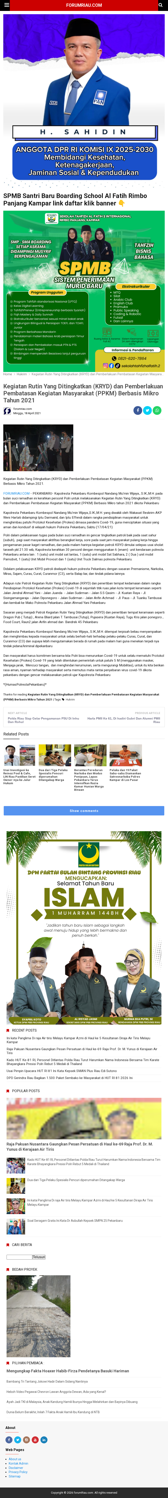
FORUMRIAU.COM (16, 493)
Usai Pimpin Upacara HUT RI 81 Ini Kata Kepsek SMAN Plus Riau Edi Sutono (62, 1071)
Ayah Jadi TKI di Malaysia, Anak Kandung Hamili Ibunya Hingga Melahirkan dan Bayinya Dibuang (72, 1402)
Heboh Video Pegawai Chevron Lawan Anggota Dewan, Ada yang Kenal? (56, 1392)
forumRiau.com (84, 5)
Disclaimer (16, 1468)
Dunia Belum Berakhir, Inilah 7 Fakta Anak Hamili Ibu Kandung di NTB (53, 1412)
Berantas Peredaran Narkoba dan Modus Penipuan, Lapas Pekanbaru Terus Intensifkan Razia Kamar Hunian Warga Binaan (89, 779)
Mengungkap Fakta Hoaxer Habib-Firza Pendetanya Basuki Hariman (68, 1371)
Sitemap (15, 1476)
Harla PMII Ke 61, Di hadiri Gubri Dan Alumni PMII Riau (124, 720)
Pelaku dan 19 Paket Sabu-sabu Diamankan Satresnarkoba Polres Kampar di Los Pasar (125, 775)
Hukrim (70, 699)
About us (15, 1459)
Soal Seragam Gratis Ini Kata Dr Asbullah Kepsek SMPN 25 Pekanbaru (75, 1220)
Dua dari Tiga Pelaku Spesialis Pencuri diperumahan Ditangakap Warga (53, 775)
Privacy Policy (18, 1472)
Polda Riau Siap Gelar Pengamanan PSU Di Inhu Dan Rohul (43, 720)
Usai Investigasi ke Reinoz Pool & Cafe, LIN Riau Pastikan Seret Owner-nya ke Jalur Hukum (19, 776)
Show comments (84, 811)
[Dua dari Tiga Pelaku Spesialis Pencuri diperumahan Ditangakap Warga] (55, 755)
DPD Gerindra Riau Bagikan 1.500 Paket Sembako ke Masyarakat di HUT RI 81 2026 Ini (70, 1078)
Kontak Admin (18, 1463)
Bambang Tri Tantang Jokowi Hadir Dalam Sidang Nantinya (47, 1381)
